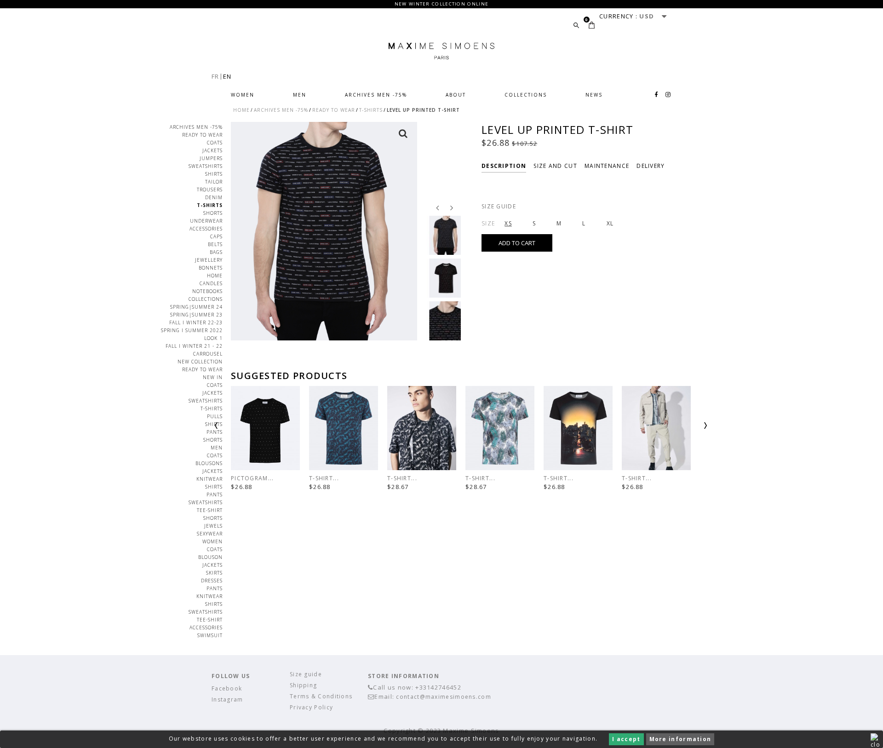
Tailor (214, 181)
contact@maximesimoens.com (443, 697)
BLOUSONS (209, 463)
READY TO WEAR (202, 135)
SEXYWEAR (210, 533)
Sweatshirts (206, 166)
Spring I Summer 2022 (192, 330)
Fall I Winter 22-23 (196, 322)
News (593, 95)
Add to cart (517, 243)
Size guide (499, 206)
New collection (200, 361)
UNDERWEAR (206, 221)
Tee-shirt (210, 619)
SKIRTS (214, 573)
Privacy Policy (311, 707)
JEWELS (213, 526)
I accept (626, 739)
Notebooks (207, 291)
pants (214, 432)
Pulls (215, 416)
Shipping (303, 685)
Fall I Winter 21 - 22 (194, 346)
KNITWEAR (209, 479)
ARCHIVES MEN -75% (376, 95)
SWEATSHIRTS (206, 502)
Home (215, 275)
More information (680, 739)
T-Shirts (210, 205)
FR (215, 76)
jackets (212, 393)
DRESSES (212, 580)
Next (681, 428)
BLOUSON (210, 557)
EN (227, 76)
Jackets (212, 150)
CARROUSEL (208, 354)
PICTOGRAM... (252, 478)
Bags (216, 252)
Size (488, 223)
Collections (526, 95)
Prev (240, 428)
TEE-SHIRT (210, 510)
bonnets (211, 268)
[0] (592, 25)
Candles (211, 283)
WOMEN (242, 95)
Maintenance (607, 166)
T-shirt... (402, 478)
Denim (214, 197)
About (456, 95)
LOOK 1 (213, 338)
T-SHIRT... (324, 478)
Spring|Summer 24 (196, 307)
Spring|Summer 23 (196, 314)
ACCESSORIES (206, 627)
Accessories (206, 228)
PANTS (214, 494)
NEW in (213, 377)
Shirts (214, 174)
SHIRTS (214, 424)
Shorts (213, 213)
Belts (215, 244)
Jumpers (211, 158)
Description (504, 166)
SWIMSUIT (210, 635)
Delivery (650, 166)
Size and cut (555, 166)
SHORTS (213, 518)
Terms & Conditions (321, 696)
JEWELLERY (209, 260)
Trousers (210, 189)
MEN (299, 95)
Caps (216, 236)
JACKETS (212, 471)
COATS (215, 142)
